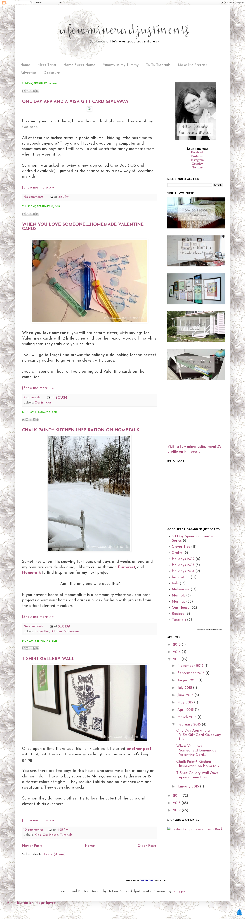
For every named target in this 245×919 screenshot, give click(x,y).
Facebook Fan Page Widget (212, 629)
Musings (178, 601)
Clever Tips (181, 547)
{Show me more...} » (38, 187)
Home (25, 65)
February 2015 (189, 724)
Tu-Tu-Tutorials (158, 65)
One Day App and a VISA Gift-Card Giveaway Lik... (198, 735)
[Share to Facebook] (34, 91)
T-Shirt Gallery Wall (48, 659)
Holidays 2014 (183, 571)
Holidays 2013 (183, 565)
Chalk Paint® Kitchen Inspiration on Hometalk (80, 430)
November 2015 (190, 666)
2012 (177, 810)
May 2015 (185, 702)
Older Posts (147, 846)
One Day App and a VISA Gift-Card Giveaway (75, 102)
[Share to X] (30, 91)
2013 (177, 803)
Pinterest (197, 156)
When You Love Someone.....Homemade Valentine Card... (196, 750)
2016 (177, 652)
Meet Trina (47, 65)
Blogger (179, 891)
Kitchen (56, 631)
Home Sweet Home (79, 65)
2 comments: (32, 397)
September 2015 (191, 673)
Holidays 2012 (183, 559)
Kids (48, 402)
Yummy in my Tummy (121, 65)
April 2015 (186, 710)
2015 (177, 659)
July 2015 (185, 688)
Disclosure (52, 73)
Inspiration (42, 631)
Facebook (197, 152)
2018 (177, 644)
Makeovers (72, 631)
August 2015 (187, 680)
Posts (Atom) (55, 854)
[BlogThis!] (27, 91)
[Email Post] (51, 197)
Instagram (197, 160)
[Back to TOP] (239, 912)
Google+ (197, 163)
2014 (177, 796)
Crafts (39, 402)
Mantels (178, 595)
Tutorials (66, 835)
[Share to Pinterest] (37, 91)
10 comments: (33, 830)
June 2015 (185, 695)
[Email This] (23, 91)
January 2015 (188, 786)
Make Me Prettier (192, 65)
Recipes (178, 614)
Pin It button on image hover (31, 903)
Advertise (28, 73)
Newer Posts (32, 846)
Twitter (197, 167)
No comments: (34, 197)
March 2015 (187, 717)
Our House (50, 835)
